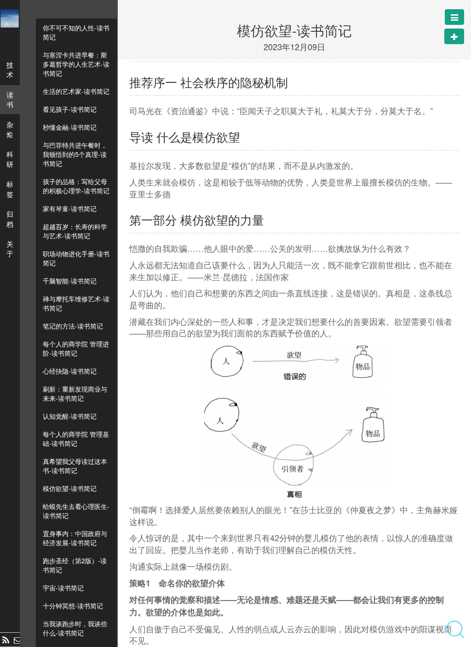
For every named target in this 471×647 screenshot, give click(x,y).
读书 (9, 99)
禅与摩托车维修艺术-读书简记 (76, 303)
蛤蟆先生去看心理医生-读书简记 (76, 511)
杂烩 (9, 129)
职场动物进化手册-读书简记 (76, 258)
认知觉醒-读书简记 (70, 416)
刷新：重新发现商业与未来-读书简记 (75, 393)
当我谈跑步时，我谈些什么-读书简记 (75, 628)
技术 (9, 69)
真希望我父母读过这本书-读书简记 (75, 465)
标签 (9, 188)
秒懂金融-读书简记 (70, 127)
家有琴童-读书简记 (70, 208)
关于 (9, 248)
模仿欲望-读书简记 (70, 488)
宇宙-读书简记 (63, 587)
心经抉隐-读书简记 (70, 370)
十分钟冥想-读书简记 (73, 605)
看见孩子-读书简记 (70, 109)
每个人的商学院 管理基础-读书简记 (76, 438)
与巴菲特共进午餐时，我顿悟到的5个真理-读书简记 (75, 154)
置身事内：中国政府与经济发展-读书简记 (75, 538)
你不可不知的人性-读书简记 (76, 32)
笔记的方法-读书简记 (73, 325)
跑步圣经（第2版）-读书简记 (75, 565)
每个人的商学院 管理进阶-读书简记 (76, 348)
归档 (9, 218)
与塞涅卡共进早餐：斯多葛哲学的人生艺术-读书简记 (76, 64)
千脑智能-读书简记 (70, 280)
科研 (9, 158)
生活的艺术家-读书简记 (76, 91)
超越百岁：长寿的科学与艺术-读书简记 (75, 231)
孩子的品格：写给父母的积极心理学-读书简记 (76, 186)
